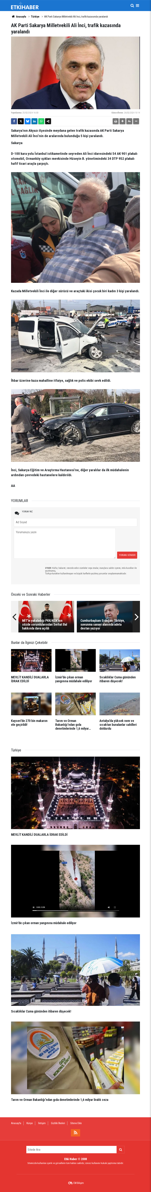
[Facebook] (14, 121)
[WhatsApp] (41, 121)
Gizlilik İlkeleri (58, 1123)
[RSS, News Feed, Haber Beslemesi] (75, 1132)
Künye (30, 1123)
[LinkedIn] (34, 121)
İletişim (42, 1123)
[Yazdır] (116, 121)
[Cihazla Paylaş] (48, 121)
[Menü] (137, 5)
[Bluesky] (28, 121)
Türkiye (35, 16)
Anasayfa (20, 16)
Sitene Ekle (76, 1123)
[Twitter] (21, 121)
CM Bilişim (78, 1182)
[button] (122, 121)
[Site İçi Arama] (132, 5)
